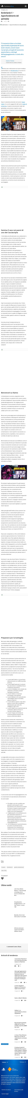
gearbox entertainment (19, 867)
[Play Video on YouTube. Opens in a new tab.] (23, 129)
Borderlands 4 (10, 867)
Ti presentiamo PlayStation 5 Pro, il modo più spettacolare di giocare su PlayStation (21, 960)
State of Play (3, 870)
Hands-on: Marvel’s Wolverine (21, 998)
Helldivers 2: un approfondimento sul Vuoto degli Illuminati (20, 1012)
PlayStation (9, 6)
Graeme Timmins (10, 60)
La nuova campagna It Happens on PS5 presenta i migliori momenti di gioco (20, 987)
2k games (3, 867)
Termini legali (4, 1094)
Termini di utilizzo (6, 1089)
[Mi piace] (18, 966)
